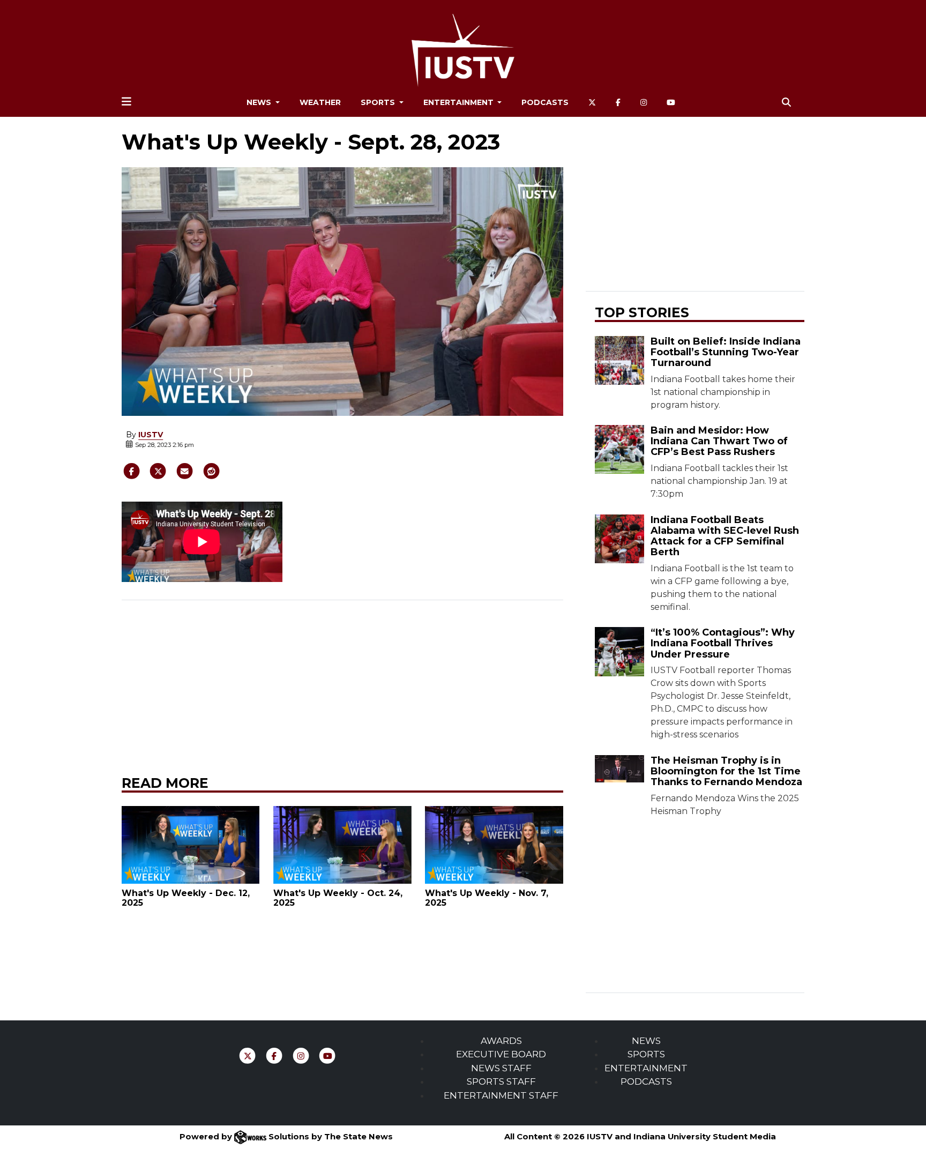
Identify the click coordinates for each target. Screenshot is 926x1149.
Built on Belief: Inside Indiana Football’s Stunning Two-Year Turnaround (726, 352)
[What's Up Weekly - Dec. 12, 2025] (191, 845)
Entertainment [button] (459, 102)
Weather (320, 102)
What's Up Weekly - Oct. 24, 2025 (337, 898)
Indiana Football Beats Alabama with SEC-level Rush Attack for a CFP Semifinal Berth (725, 536)
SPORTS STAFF (501, 1081)
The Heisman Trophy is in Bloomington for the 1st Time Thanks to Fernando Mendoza (726, 771)
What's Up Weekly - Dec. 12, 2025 (186, 898)
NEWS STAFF (501, 1068)
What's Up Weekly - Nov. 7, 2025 (486, 898)
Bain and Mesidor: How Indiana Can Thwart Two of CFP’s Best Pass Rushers (719, 441)
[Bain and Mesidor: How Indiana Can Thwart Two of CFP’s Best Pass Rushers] (619, 449)
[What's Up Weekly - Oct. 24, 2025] (342, 845)
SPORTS (646, 1054)
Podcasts (545, 102)
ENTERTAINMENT (646, 1068)
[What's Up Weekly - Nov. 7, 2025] (494, 845)
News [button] (260, 102)
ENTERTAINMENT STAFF (501, 1095)
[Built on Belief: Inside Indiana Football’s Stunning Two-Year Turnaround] (619, 360)
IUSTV (150, 434)
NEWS (646, 1040)
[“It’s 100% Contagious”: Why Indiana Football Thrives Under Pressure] (619, 651)
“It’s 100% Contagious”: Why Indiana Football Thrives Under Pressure (723, 643)
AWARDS (501, 1040)
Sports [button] (379, 102)
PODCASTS (646, 1081)
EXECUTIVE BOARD (501, 1054)
